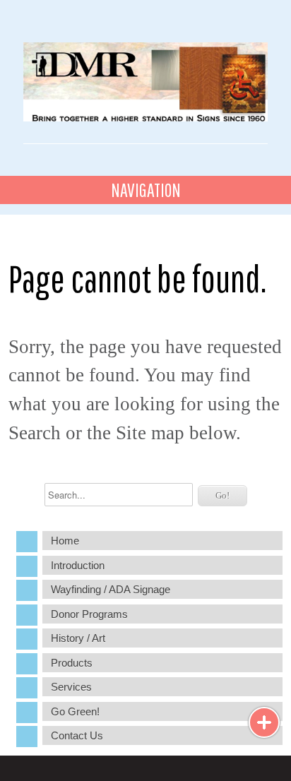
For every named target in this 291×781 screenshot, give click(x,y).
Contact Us (77, 735)
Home (65, 541)
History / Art (78, 638)
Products (72, 663)
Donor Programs (89, 614)
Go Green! (75, 711)
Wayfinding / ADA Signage (110, 589)
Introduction (78, 565)
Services (71, 687)
